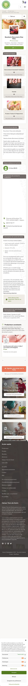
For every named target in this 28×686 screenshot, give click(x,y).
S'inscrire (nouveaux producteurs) (10, 482)
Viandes (14, 91)
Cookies (4, 491)
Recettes (4, 454)
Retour (12, 16)
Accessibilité (5, 496)
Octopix (11, 554)
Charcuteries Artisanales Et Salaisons (14, 69)
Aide (3, 475)
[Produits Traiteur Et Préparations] (14, 105)
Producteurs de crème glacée (10, 351)
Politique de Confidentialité (14, 684)
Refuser (14, 676)
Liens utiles (5, 462)
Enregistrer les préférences (14, 680)
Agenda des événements (8, 469)
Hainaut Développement (7, 552)
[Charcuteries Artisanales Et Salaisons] (14, 61)
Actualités (4, 467)
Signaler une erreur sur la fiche (15, 369)
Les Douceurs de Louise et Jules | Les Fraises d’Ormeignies (13, 346)
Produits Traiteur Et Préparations (14, 113)
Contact (4, 472)
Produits (4, 451)
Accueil (4, 11)
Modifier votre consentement (9, 493)
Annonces (4, 457)
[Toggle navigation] (25, 7)
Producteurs (11, 11)
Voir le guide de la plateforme (14, 437)
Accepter (14, 672)
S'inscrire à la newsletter (14, 416)
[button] (26, 640)
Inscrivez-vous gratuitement (14, 394)
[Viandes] (14, 83)
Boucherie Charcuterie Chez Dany (14, 74)
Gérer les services (13, 668)
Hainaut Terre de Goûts (8, 460)
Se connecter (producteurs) (9, 479)
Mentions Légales (6, 485)
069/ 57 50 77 (10, 223)
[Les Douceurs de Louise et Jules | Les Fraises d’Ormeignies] (14, 338)
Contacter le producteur (14, 47)
